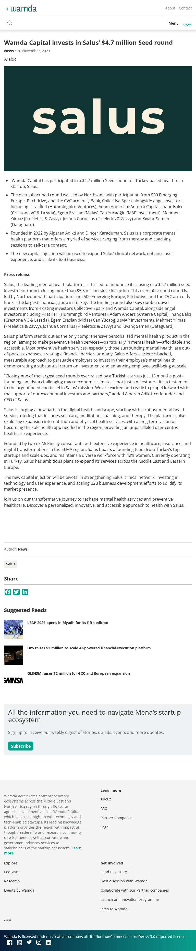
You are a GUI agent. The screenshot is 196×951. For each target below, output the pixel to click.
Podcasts (11, 871)
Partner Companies (117, 817)
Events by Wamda (19, 890)
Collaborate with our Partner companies (135, 890)
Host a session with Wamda (124, 881)
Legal (105, 827)
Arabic (10, 59)
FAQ (104, 808)
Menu (174, 23)
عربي (187, 23)
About (170, 8)
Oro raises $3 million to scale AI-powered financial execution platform (89, 648)
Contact (185, 8)
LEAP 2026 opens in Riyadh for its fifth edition (67, 622)
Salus (10, 564)
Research (12, 881)
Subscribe (21, 746)
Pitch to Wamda (114, 908)
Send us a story (114, 871)
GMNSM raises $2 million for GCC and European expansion (78, 673)
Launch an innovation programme (130, 899)
